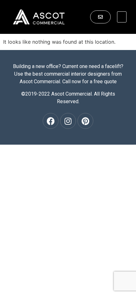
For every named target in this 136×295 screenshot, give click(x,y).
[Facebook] (51, 121)
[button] (122, 16)
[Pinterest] (85, 121)
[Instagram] (68, 121)
